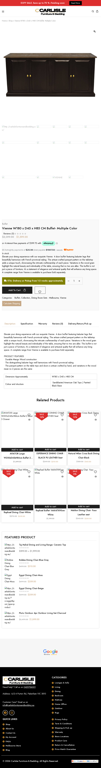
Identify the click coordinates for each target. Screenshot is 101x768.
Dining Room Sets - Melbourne (45, 297)
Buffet (4, 223)
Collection (25, 297)
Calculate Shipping (12, 303)
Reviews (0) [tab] (57, 323)
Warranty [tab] (42, 323)
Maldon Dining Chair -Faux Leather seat (84, 512)
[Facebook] (5, 712)
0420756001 (30, 687)
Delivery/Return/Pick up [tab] (79, 323)
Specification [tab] (27, 323)
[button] (17, 450)
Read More (75, 3)
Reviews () (8, 233)
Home (4, 20)
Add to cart (15, 290)
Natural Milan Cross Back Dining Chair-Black (83, 455)
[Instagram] (11, 712)
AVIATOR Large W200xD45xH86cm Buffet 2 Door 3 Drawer (17, 456)
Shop (11, 20)
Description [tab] (10, 323)
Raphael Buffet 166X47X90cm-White (50, 512)
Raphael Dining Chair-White (17, 512)
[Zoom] (94, 31)
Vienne (63, 297)
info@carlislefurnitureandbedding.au (18, 705)
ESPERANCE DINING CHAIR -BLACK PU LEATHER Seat (50, 455)
